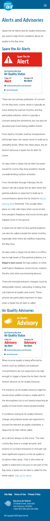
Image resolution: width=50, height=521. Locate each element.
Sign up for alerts (23, 475)
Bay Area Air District (22, 501)
